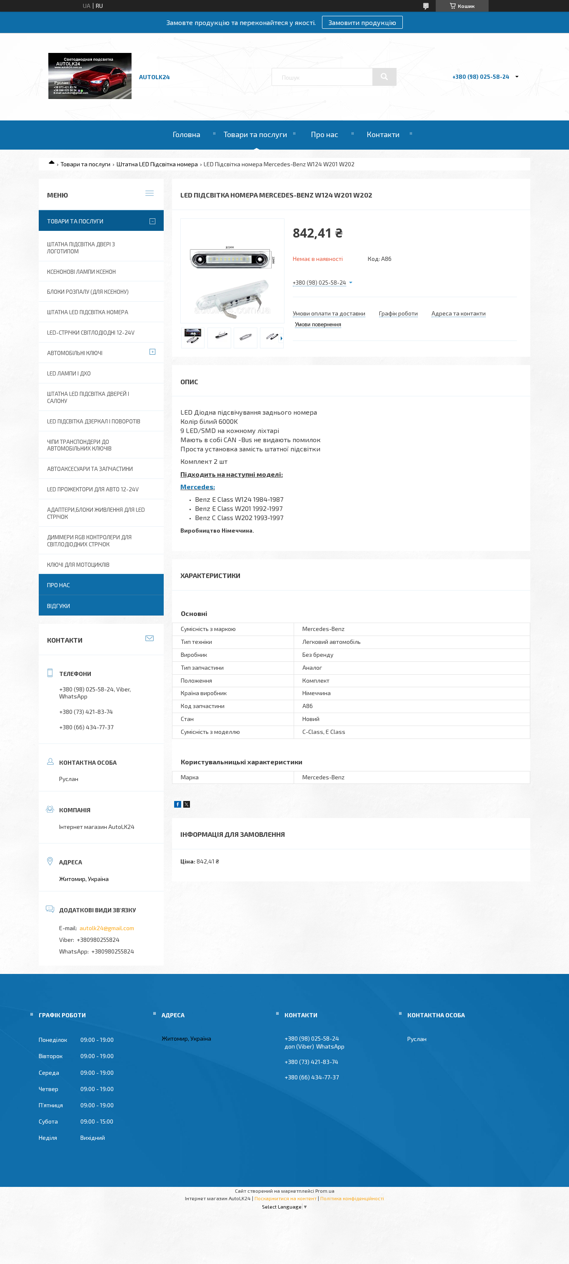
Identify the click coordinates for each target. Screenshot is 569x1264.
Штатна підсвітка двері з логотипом (81, 248)
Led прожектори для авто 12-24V (93, 489)
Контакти (383, 134)
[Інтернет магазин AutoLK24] (90, 96)
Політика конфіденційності (352, 1198)
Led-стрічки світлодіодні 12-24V (91, 332)
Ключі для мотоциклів (78, 564)
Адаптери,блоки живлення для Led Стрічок (96, 513)
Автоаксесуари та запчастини (90, 469)
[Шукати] (384, 76)
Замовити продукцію (362, 22)
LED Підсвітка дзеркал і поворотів (93, 421)
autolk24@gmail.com (107, 927)
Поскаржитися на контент (286, 1198)
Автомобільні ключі (74, 353)
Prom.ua (324, 1191)
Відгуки (58, 605)
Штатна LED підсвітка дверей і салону (88, 397)
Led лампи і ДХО (69, 373)
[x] (186, 805)
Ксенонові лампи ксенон (81, 271)
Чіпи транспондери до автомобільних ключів (79, 445)
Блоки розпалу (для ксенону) (88, 291)
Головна (186, 134)
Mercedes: (197, 487)
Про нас (324, 134)
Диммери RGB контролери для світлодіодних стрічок (89, 541)
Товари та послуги (255, 134)
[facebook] (177, 805)
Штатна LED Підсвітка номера (157, 164)
